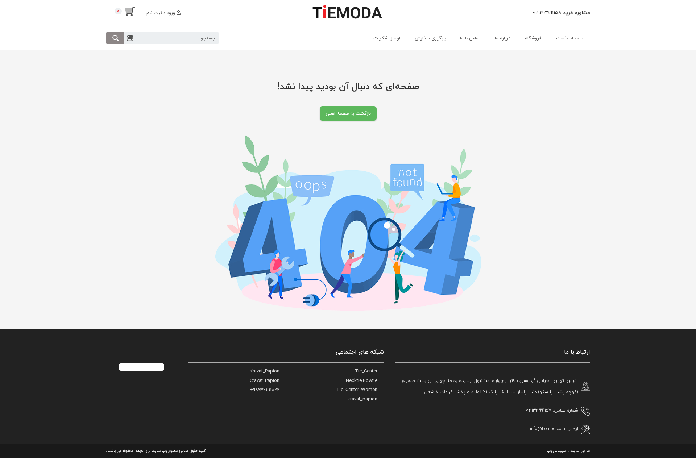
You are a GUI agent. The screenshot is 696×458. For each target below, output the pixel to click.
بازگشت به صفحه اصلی (348, 113)
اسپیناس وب (557, 450)
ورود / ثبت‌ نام (161, 13)
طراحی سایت (580, 450)
